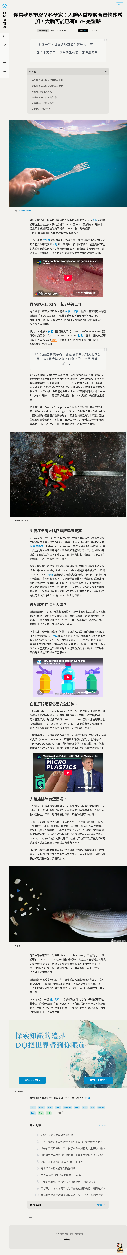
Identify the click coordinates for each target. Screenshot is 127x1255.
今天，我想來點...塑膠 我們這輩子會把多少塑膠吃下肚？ (72, 1141)
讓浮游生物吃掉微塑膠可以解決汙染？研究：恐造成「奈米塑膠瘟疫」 (73, 1195)
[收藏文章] (72, 30)
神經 (55, 244)
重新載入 (68, 1240)
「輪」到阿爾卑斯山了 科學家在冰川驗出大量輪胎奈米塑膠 (73, 1148)
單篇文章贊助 (32, 1080)
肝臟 (75, 311)
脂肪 (55, 635)
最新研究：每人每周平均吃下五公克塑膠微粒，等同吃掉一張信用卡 (73, 1189)
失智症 (46, 240)
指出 (80, 335)
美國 (50, 331)
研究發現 (54, 999)
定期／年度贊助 (98, 1080)
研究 (50, 574)
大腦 (94, 220)
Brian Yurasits (25, 210)
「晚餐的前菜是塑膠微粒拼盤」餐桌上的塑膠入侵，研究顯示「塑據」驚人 (73, 1155)
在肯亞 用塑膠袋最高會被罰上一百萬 (61, 1175)
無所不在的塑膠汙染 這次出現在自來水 (62, 1162)
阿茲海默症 (36, 546)
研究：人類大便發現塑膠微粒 (57, 1135)
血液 (67, 311)
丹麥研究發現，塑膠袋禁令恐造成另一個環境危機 (68, 1181)
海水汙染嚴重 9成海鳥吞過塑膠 (58, 1168)
